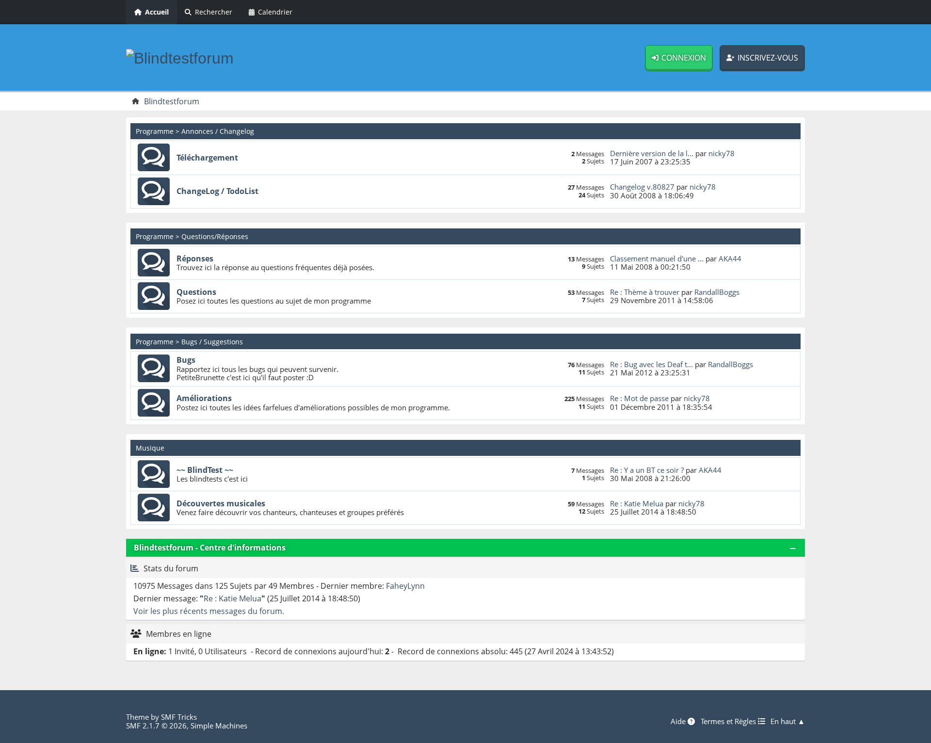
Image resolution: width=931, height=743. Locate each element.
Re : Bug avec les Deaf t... (651, 364)
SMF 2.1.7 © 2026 (156, 725)
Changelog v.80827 (642, 187)
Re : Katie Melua (636, 503)
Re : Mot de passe (639, 398)
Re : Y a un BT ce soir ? (647, 470)
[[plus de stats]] (134, 568)
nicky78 (721, 153)
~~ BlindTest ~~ (205, 470)
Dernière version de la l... (651, 153)
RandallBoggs (716, 292)
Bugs (186, 360)
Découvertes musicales (221, 503)
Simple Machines (219, 725)
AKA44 (730, 258)
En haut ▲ (787, 721)
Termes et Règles (729, 721)
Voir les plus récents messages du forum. (208, 611)
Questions (196, 292)
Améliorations (204, 398)
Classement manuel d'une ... (657, 258)
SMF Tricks (179, 717)
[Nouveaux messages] (154, 157)
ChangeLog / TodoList (217, 191)
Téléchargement (207, 157)
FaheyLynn (405, 586)
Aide (679, 721)
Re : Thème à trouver (644, 292)
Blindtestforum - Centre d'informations (210, 547)
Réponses (195, 258)
